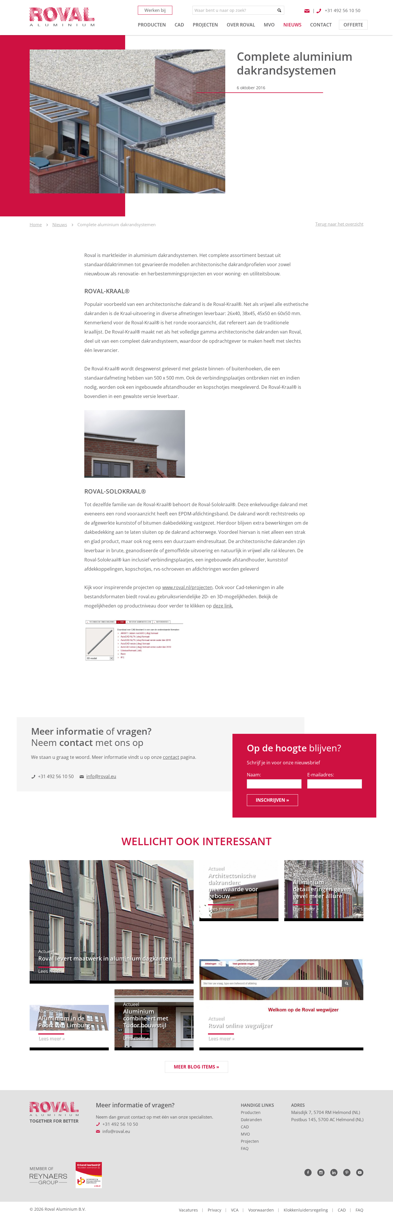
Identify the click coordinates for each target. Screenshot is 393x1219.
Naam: (254, 775)
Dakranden (251, 1119)
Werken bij (155, 10)
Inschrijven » (272, 800)
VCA (235, 1210)
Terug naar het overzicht (339, 224)
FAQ (245, 1148)
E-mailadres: (320, 775)
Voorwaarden (261, 1210)
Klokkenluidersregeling (306, 1210)
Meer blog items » (196, 1067)
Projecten (250, 1141)
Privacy (214, 1210)
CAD (245, 1127)
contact (171, 757)
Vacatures (188, 1210)
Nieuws (59, 224)
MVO (245, 1134)
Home (36, 224)
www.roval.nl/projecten (187, 587)
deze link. (223, 606)
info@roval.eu (101, 776)
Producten (251, 1112)
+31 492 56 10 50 (56, 776)
